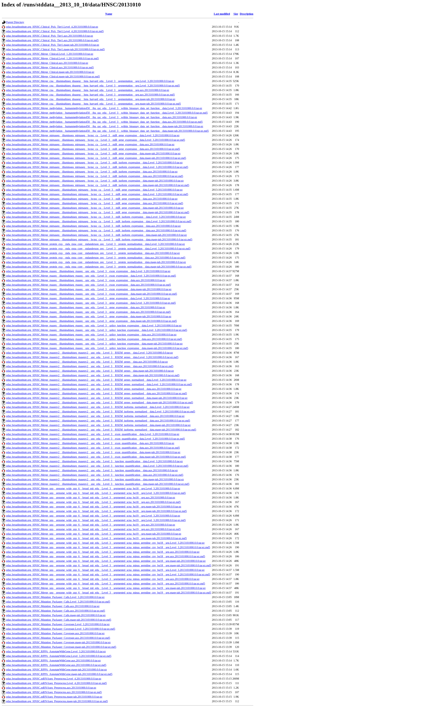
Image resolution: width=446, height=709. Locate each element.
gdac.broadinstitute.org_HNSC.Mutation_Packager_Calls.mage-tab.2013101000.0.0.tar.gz (56, 615)
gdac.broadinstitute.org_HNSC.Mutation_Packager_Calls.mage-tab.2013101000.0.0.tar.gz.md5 (58, 619)
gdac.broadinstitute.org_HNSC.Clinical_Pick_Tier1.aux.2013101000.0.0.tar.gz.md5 (52, 40)
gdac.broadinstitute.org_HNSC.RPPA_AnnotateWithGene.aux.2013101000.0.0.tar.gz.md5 (56, 665)
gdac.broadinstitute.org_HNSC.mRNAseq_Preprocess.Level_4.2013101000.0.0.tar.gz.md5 (56, 683)
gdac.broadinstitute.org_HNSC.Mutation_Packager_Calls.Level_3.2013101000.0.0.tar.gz (55, 597)
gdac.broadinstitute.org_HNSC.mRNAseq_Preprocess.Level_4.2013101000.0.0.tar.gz (53, 678)
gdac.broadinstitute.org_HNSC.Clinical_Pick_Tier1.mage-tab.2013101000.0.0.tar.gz (52, 44)
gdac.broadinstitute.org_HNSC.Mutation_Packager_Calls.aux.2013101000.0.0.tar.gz (52, 606)
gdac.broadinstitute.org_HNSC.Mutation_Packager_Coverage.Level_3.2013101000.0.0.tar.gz (58, 624)
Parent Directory (15, 22)
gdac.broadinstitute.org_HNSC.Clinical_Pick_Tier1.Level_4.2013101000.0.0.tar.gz (52, 26)
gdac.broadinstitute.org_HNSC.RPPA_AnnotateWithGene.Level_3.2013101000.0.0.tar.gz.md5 (58, 656)
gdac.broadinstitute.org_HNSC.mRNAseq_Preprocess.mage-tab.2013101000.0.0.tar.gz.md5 (57, 701)
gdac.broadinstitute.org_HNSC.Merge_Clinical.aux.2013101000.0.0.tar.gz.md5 (50, 67)
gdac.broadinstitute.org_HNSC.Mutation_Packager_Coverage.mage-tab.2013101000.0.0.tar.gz (58, 642)
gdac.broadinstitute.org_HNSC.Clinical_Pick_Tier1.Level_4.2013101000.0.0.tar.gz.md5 (55, 31)
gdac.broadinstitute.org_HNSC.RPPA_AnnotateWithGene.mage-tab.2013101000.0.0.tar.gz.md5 (59, 674)
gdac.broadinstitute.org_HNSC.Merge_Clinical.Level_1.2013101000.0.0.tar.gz (49, 53)
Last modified (222, 13)
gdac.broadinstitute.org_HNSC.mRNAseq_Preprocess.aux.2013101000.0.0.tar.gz (51, 687)
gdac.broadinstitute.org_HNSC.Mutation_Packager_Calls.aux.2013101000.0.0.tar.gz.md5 (55, 610)
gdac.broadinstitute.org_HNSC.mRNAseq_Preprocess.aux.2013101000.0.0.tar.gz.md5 (54, 692)
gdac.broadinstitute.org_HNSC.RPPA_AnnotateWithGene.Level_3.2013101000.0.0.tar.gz (56, 651)
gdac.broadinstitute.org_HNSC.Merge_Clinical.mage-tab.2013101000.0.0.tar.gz (50, 72)
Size (235, 13)
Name (108, 13)
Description (246, 13)
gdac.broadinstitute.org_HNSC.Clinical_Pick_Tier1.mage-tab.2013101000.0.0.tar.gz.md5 (55, 49)
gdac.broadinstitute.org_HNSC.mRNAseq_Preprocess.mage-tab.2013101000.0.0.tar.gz (54, 696)
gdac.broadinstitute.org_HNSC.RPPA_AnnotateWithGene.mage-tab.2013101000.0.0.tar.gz (56, 669)
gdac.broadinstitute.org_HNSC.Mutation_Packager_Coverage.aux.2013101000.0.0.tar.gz (55, 633)
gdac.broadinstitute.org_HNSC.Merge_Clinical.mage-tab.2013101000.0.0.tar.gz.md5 (53, 76)
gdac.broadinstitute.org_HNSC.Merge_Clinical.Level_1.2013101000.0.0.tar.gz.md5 (52, 58)
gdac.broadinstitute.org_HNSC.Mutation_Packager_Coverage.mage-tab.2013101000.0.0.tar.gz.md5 (61, 646)
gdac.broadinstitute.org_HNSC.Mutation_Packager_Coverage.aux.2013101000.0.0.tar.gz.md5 (58, 637)
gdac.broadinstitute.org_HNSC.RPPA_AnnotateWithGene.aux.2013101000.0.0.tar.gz (53, 660)
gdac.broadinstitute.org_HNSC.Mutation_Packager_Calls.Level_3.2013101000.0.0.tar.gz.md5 (58, 601)
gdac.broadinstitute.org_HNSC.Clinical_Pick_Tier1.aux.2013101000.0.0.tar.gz (49, 35)
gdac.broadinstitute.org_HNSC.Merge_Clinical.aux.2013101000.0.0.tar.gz (47, 62)
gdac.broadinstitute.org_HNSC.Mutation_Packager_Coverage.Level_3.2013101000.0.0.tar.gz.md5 (60, 628)
